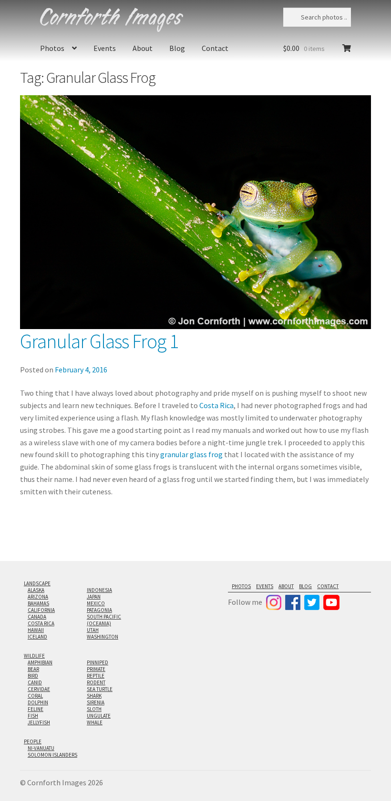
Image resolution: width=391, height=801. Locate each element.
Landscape (37, 583)
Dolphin (38, 702)
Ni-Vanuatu (41, 748)
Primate (96, 669)
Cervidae (39, 689)
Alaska (36, 590)
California (41, 610)
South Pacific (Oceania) (104, 620)
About (143, 48)
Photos (52, 48)
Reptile (95, 675)
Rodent (96, 682)
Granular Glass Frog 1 (99, 341)
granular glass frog (191, 454)
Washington (102, 636)
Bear (33, 669)
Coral (35, 695)
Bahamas (38, 603)
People (32, 741)
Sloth (94, 709)
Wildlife (34, 655)
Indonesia (99, 590)
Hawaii (36, 630)
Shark (94, 695)
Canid (35, 682)
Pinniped (97, 662)
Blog (177, 48)
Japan (94, 596)
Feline (35, 709)
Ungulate (99, 715)
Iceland (37, 636)
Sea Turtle (100, 689)
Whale (95, 722)
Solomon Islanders (52, 754)
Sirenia (95, 702)
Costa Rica (216, 405)
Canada (37, 616)
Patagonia (99, 610)
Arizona (38, 596)
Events (104, 48)
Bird (33, 675)
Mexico (96, 603)
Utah (93, 630)
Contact (215, 48)
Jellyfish (39, 722)
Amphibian (40, 662)
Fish (33, 715)
